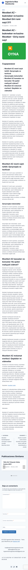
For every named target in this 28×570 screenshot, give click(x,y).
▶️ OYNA (13, 51)
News (3, 9)
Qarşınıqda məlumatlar (13, 76)
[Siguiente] (24, 467)
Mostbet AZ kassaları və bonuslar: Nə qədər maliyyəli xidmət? (14, 80)
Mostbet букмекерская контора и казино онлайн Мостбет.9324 (6, 440)
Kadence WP (16, 541)
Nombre (5, 514)
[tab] (11, 475)
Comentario (6, 494)
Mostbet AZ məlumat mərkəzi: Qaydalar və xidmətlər (12, 88)
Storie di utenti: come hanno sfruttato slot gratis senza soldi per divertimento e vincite (21, 441)
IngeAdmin (6, 25)
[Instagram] (11, 567)
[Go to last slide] (4, 467)
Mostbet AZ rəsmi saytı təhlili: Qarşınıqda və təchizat (13, 71)
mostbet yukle (12, 385)
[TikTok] (14, 567)
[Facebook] (16, 567)
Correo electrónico (8, 520)
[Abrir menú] (25, 3)
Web (4, 527)
